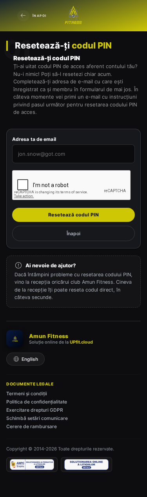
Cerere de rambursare (31, 426)
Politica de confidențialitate (36, 402)
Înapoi (39, 16)
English (30, 359)
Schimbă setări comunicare (37, 418)
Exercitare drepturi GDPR (34, 410)
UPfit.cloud (81, 342)
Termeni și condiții (26, 393)
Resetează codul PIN (73, 215)
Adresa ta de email (34, 139)
